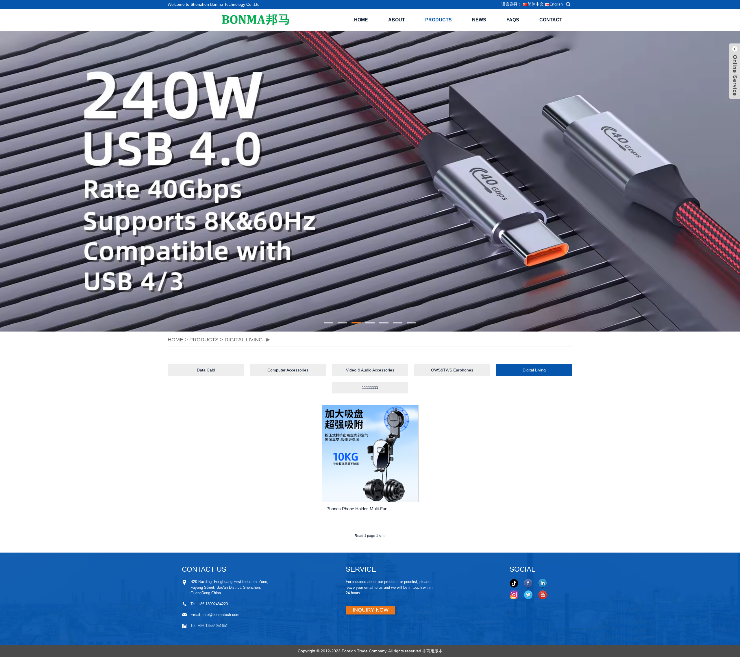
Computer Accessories (287, 370)
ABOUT (396, 19)
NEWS (479, 19)
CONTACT (550, 19)
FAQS (512, 19)
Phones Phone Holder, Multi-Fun (356, 508)
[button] (172, 181)
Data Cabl (206, 370)
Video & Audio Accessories (370, 370)
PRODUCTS (438, 19)
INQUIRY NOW (370, 610)
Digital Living (244, 340)
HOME (175, 340)
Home (361, 19)
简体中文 (536, 4)
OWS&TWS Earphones (452, 370)
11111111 (370, 387)
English (556, 4)
